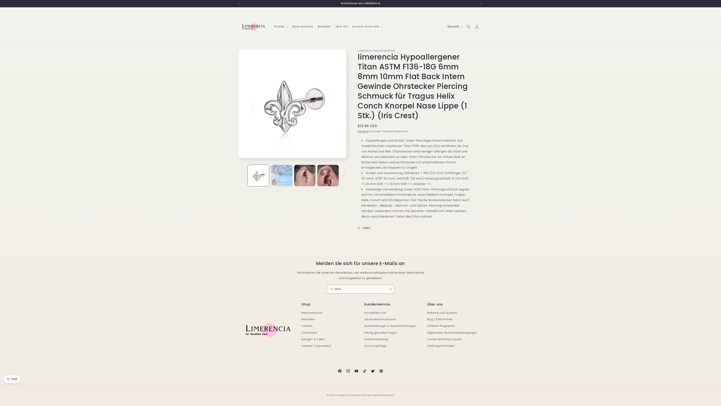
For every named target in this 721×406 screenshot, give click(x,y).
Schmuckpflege (375, 346)
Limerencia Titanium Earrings (353, 395)
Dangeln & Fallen (313, 339)
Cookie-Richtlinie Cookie (444, 339)
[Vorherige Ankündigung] (240, 3)
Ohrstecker (309, 333)
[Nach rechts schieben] (344, 175)
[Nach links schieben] (242, 175)
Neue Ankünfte (311, 313)
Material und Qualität (442, 313)
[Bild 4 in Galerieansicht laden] (328, 175)
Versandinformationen (380, 319)
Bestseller (308, 319)
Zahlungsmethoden (441, 346)
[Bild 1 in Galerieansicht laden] (258, 175)
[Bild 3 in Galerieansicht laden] (305, 175)
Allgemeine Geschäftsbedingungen (452, 333)
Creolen (306, 326)
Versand (363, 131)
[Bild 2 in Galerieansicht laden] (281, 175)
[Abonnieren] (390, 289)
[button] (281, 26)
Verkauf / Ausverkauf (316, 346)
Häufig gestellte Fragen (380, 333)
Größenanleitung (376, 339)
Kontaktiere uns (375, 313)
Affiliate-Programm (441, 326)
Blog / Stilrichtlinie (440, 319)
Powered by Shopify (383, 395)
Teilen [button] (366, 228)
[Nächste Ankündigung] (481, 3)
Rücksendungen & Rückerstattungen (390, 326)
